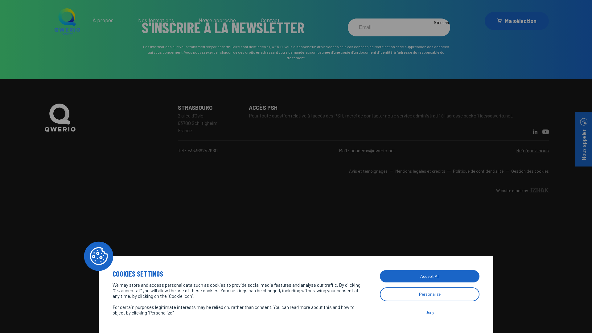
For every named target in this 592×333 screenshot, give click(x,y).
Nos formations (156, 20)
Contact (270, 20)
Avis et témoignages (368, 171)
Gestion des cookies (530, 171)
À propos (102, 20)
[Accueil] (67, 21)
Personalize (430, 294)
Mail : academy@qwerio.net (367, 150)
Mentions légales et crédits (420, 171)
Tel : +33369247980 (198, 150)
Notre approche (217, 20)
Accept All (429, 276)
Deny (430, 312)
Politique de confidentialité (478, 171)
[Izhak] (539, 190)
